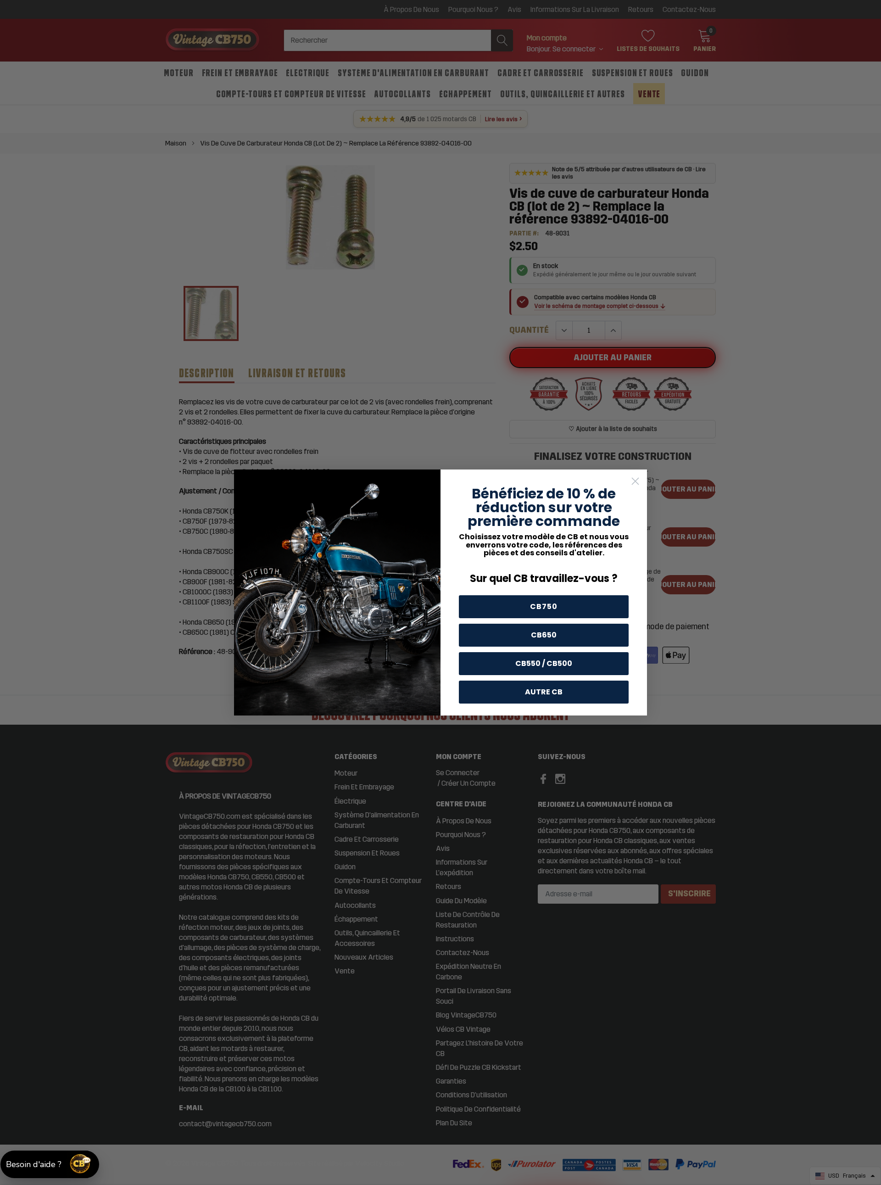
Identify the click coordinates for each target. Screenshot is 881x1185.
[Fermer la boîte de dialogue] (635, 481)
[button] (49, 1164)
